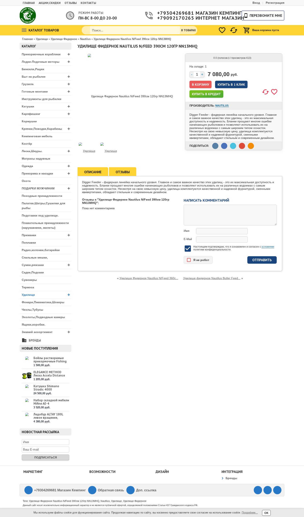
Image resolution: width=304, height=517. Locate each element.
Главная (29, 3)
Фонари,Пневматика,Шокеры (43, 302)
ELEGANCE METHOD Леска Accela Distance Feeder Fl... (49, 375)
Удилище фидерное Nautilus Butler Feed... (212, 278)
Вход (256, 2)
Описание (93, 172)
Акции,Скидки (50, 3)
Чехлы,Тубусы (32, 309)
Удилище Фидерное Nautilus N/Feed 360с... (149, 278)
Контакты (88, 3)
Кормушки (29, 121)
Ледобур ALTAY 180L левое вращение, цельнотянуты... (48, 417)
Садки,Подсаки (33, 272)
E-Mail (188, 239)
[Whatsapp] (277, 490)
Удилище (46, 294)
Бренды (35, 340)
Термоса (28, 287)
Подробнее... (250, 512)
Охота (26, 181)
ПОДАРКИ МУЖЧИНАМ (46, 188)
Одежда (46, 166)
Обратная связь (111, 490)
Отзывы (71, 3)
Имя (186, 230)
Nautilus (222, 105)
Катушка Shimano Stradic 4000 (46, 387)
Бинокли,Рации (33, 69)
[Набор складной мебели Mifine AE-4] (27, 404)
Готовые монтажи (46, 91)
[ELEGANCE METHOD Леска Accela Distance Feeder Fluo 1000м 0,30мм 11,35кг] (27, 375)
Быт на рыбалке (46, 76)
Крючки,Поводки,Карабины (46, 128)
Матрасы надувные (36, 158)
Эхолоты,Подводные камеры (43, 317)
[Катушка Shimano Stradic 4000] (27, 390)
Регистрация (275, 2)
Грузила (46, 84)
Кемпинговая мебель (37, 136)
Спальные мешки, (35, 257)
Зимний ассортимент (46, 332)
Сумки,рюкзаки (46, 265)
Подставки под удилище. (40, 215)
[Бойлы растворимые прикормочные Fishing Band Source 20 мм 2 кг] (27, 361)
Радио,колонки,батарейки (41, 250)
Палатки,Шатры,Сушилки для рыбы (43, 206)
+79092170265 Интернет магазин (194, 18)
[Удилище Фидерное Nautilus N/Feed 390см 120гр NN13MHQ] (87, 151)
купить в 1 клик (231, 84)
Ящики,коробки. (33, 324)
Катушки (46, 106)
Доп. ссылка (146, 490)
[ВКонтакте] (258, 490)
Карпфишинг (46, 114)
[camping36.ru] (28, 15)
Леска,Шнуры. (46, 151)
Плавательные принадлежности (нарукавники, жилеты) (45, 225)
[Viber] (267, 490)
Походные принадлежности (42, 195)
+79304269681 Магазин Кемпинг (194, 13)
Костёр (27, 143)
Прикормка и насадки (46, 173)
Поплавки (29, 242)
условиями (268, 246)
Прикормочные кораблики (46, 54)
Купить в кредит (206, 94)
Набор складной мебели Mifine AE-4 (51, 401)
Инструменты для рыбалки (41, 99)
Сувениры (29, 279)
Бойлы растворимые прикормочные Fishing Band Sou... (50, 361)
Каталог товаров (44, 30)
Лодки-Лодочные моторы (46, 61)
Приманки (46, 235)
